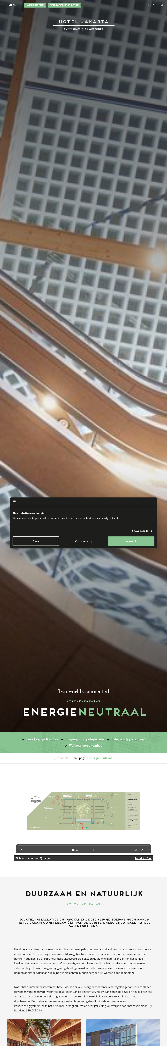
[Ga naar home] (83, 25)
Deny (36, 541)
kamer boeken (35, 5)
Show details (140, 530)
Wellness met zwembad (85, 745)
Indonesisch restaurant (128, 739)
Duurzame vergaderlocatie (84, 739)
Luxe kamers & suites (42, 739)
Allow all (131, 541)
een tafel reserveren (64, 5)
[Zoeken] (162, 5)
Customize (81, 541)
